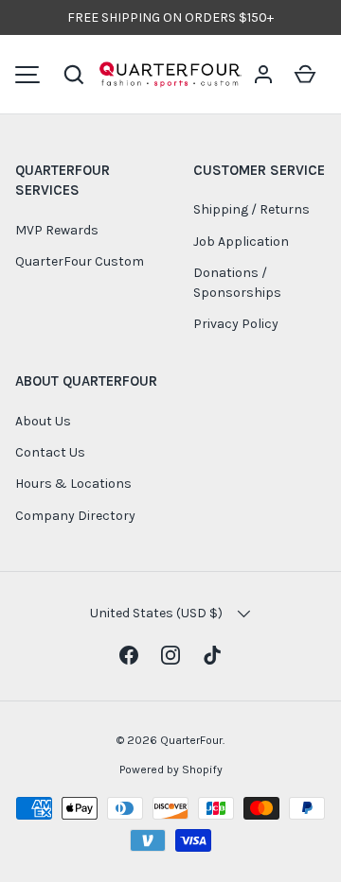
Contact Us (50, 452)
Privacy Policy (235, 324)
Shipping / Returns (251, 209)
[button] (74, 74)
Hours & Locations (73, 484)
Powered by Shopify (171, 769)
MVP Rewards (57, 230)
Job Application (241, 241)
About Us (43, 421)
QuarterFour (191, 740)
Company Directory (75, 516)
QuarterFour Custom (79, 261)
